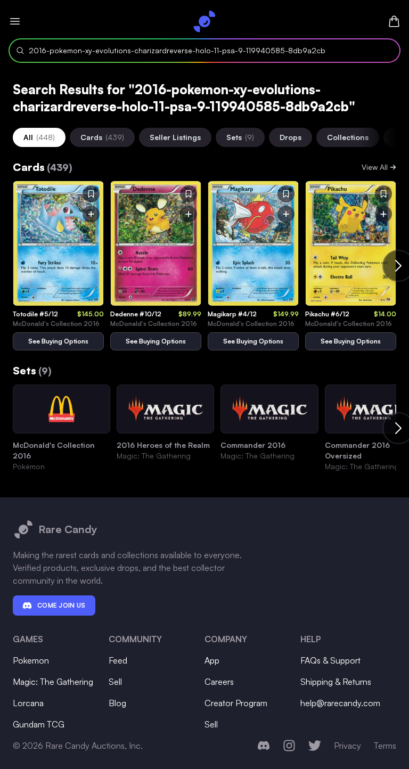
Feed (118, 660)
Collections (348, 137)
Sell (115, 681)
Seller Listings (175, 137)
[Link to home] (204, 21)
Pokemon (31, 660)
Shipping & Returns (335, 681)
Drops (290, 137)
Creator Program (235, 703)
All (39, 137)
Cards (102, 137)
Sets (240, 137)
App (211, 660)
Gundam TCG (38, 724)
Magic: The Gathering (53, 681)
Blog (117, 703)
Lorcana (28, 703)
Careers (219, 681)
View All (375, 166)
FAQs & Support (330, 660)
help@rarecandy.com (340, 703)
